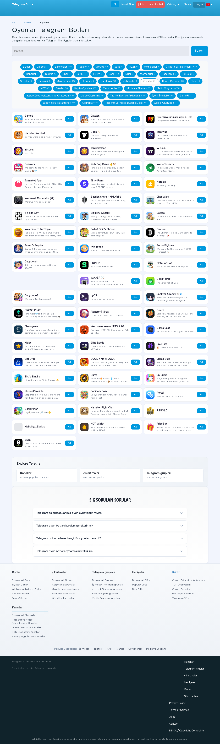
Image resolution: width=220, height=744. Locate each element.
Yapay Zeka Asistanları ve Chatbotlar (50, 96)
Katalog (171, 5)
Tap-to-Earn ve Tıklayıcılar (127, 96)
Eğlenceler (63, 67)
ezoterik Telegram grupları (107, 589)
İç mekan (84, 649)
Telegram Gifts (180, 598)
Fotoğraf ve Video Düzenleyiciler (126, 103)
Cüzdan (62, 89)
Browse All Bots (21, 580)
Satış (118, 67)
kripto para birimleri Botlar (27, 589)
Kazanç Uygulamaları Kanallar (29, 637)
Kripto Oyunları (85, 89)
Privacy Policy (177, 703)
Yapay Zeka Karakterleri (59, 103)
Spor (66, 74)
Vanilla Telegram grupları (106, 598)
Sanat (114, 74)
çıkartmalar (190, 676)
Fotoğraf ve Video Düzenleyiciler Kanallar (24, 621)
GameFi (187, 96)
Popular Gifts (139, 585)
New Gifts (137, 589)
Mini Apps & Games (183, 594)
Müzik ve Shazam (138, 89)
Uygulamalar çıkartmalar (66, 589)
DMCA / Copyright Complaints (187, 731)
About (173, 717)
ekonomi (88, 81)
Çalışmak (44, 81)
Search (199, 51)
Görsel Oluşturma (165, 103)
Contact (174, 724)
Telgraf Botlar (19, 598)
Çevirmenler (111, 89)
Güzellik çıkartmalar (63, 598)
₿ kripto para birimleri (150, 5)
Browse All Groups (102, 580)
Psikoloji (188, 74)
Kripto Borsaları (173, 81)
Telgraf (50, 74)
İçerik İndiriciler (162, 96)
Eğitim (97, 74)
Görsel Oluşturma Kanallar (26, 628)
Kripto (176, 572)
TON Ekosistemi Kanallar (26, 632)
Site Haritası (191, 696)
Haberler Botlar (20, 594)
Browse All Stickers (63, 580)
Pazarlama (169, 74)
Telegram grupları (194, 669)
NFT (44, 89)
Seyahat (26, 81)
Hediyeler (190, 683)
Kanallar (189, 662)
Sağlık (81, 74)
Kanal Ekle (127, 5)
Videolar (42, 67)
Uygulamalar (66, 81)
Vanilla (120, 649)
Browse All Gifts (141, 580)
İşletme (102, 67)
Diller (129, 74)
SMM (195, 81)
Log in (199, 5)
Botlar (27, 23)
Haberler (32, 74)
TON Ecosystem (181, 585)
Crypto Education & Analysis (188, 580)
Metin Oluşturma (168, 89)
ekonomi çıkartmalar (63, 594)
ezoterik (98, 649)
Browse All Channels (23, 615)
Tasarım (83, 67)
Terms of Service (179, 710)
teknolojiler (151, 67)
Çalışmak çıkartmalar (63, 585)
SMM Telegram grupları (105, 594)
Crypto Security (181, 589)
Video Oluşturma (92, 96)
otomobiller (147, 74)
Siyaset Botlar (20, 585)
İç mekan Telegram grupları (107, 585)
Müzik (133, 67)
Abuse (187, 5)
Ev (13, 23)
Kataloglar (108, 81)
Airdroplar (90, 103)
